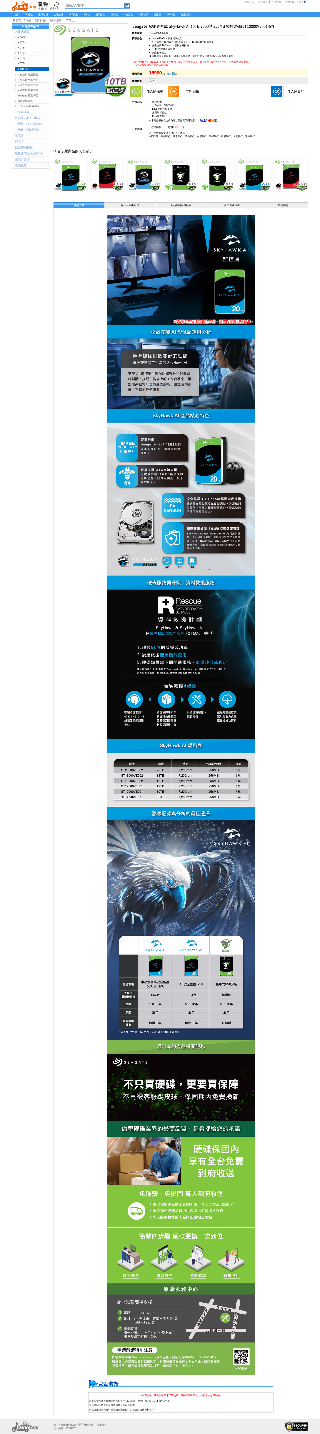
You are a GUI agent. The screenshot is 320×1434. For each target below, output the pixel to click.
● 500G (22, 37)
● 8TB (21, 63)
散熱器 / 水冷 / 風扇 (27, 117)
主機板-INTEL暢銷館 (28, 123)
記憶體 (19, 135)
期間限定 (100, 14)
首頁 (17, 14)
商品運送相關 (232, 205)
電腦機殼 (21, 165)
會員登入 (249, 1)
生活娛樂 (58, 14)
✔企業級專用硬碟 (28, 90)
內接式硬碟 (55, 20)
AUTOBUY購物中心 (35, 5)
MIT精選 (73, 14)
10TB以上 (69, 20)
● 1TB (21, 42)
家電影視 (43, 14)
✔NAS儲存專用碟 (28, 79)
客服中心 (276, 1)
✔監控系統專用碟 (28, 85)
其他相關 (283, 205)
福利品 (114, 14)
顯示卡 (19, 141)
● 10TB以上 (24, 68)
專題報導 (143, 14)
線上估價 (186, 14)
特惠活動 (128, 14)
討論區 (157, 14)
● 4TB (21, 52)
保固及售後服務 (130, 205)
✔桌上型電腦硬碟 (28, 74)
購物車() (290, 1)
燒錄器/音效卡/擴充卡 (29, 153)
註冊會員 (263, 1)
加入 (301, 1)
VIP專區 (170, 14)
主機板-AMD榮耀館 (27, 129)
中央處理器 (22, 112)
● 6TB (21, 58)
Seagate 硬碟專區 (28, 95)
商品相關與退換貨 (181, 205)
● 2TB (21, 47)
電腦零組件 (40, 20)
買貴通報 (171, 73)
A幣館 (86, 14)
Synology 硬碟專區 (28, 105)
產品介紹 (79, 205)
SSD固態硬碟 (24, 147)
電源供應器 (22, 159)
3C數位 (29, 14)
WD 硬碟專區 (25, 100)
